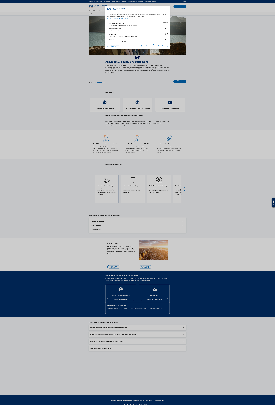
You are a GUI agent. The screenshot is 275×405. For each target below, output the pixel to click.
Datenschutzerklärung (113, 18)
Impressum (124, 18)
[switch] (166, 28)
